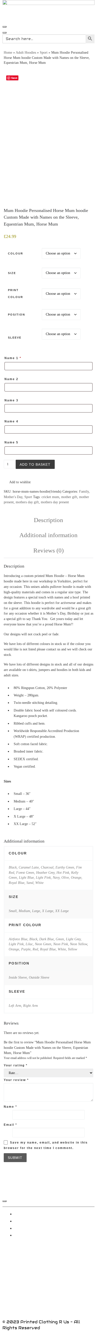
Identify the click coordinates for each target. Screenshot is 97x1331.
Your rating (16, 1065)
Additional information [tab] (48, 535)
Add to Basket (35, 464)
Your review (16, 1080)
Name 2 (12, 379)
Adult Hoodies (26, 52)
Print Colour (15, 293)
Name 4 (12, 421)
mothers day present (55, 502)
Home (8, 52)
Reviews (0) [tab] (48, 550)
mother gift (69, 497)
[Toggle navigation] (4, 26)
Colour (15, 253)
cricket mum (50, 497)
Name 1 (12, 358)
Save (14, 78)
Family (84, 491)
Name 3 (12, 400)
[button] (17, 482)
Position (16, 314)
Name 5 (12, 442)
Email (10, 1124)
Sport (44, 52)
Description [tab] (48, 520)
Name (10, 1106)
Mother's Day (13, 497)
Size (12, 273)
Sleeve (14, 337)
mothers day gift (27, 502)
